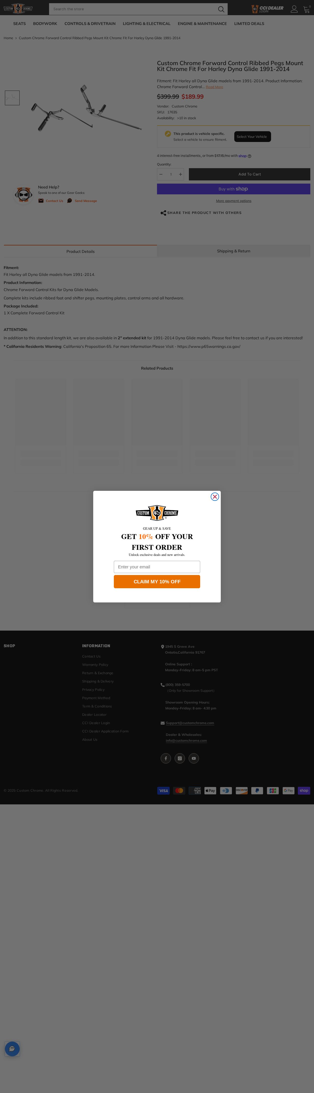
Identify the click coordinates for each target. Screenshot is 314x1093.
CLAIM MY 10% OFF (157, 581)
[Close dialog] (215, 497)
